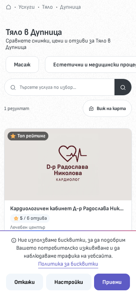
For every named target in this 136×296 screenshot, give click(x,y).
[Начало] (8, 7)
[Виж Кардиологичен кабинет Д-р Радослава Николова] (68, 164)
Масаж (22, 64)
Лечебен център (27, 227)
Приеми (112, 282)
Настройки (68, 282)
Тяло (47, 7)
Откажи (24, 282)
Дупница (70, 7)
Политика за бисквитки (68, 264)
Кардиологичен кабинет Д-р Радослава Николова (68, 208)
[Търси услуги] (122, 87)
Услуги (27, 7)
